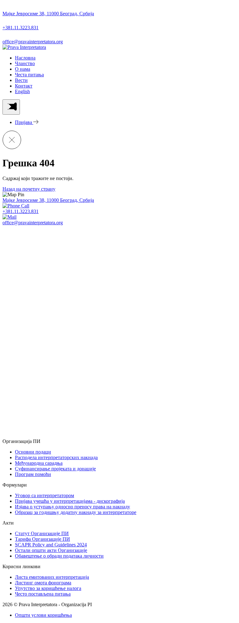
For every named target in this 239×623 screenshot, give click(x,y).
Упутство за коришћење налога (48, 588)
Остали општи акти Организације (51, 550)
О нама (22, 69)
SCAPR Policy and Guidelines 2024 (51, 544)
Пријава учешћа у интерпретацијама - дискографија (70, 501)
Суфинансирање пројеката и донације (55, 468)
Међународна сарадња (39, 463)
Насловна (25, 57)
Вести (21, 80)
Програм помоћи (33, 474)
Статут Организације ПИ (42, 533)
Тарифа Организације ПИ (42, 539)
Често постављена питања (43, 594)
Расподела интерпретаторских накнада (56, 457)
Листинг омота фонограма (43, 582)
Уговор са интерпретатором (44, 495)
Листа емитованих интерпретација (52, 577)
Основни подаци (33, 451)
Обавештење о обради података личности (59, 556)
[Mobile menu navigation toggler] (11, 107)
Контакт (23, 85)
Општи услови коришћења (43, 615)
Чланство (25, 63)
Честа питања (29, 74)
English (22, 91)
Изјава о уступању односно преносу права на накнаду (72, 506)
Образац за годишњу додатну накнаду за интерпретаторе (75, 512)
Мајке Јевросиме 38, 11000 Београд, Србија (48, 200)
